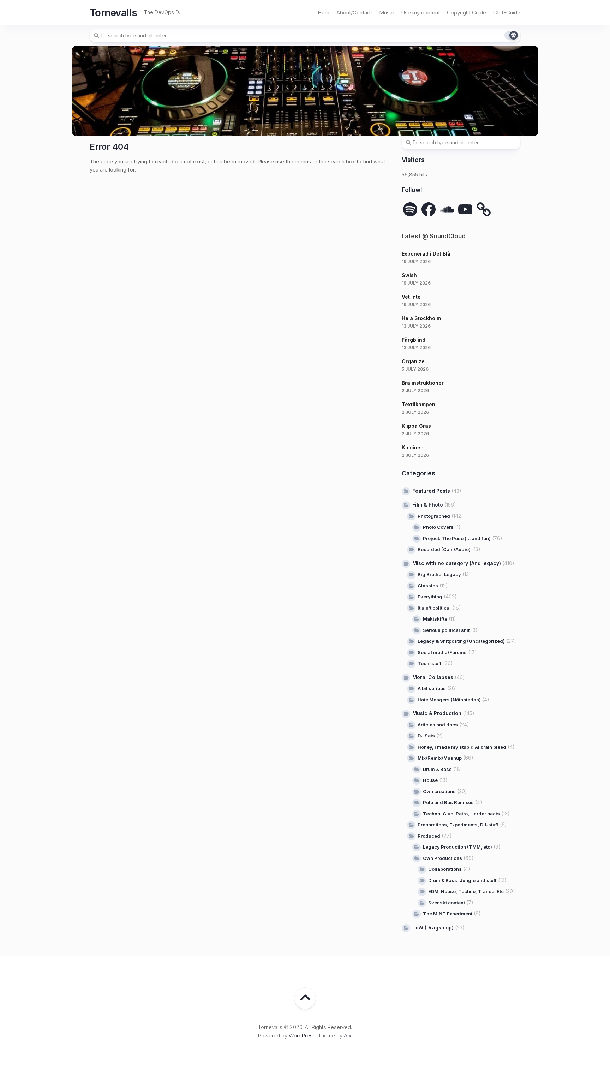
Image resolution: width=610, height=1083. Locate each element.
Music (386, 12)
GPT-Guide (506, 12)
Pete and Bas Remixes (448, 802)
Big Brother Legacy (439, 574)
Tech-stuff (430, 663)
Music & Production (436, 713)
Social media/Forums (442, 652)
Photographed (434, 516)
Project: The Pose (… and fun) (457, 538)
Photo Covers (438, 527)
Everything (430, 596)
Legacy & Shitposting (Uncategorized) (461, 641)
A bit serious (432, 688)
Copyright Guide (466, 12)
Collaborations (445, 869)
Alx (347, 1035)
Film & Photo (427, 505)
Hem (323, 12)
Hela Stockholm (421, 318)
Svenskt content (446, 902)
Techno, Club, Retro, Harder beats (461, 813)
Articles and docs (438, 725)
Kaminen (413, 447)
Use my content (420, 12)
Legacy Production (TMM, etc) (457, 847)
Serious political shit (446, 630)
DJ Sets (426, 735)
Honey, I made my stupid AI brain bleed (462, 747)
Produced (429, 836)
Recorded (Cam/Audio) (444, 549)
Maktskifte (435, 619)
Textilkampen (418, 404)
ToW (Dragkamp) (433, 928)
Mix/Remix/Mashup (440, 758)
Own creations (439, 791)
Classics (428, 585)
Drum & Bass (437, 769)
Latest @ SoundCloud (434, 236)
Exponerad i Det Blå (426, 254)
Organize (413, 361)
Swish (409, 275)
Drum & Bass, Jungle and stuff (462, 880)
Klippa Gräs (416, 426)
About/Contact (354, 12)
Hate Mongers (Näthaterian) (449, 699)
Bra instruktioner (423, 383)
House (430, 780)
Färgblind (413, 340)
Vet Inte (411, 297)
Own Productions (442, 858)
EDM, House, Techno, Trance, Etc (466, 891)
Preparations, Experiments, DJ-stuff (458, 824)
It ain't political (434, 608)
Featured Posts (431, 491)
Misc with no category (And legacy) (456, 563)
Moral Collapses (432, 677)
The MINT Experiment (447, 913)
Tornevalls (113, 13)
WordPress (302, 1035)
